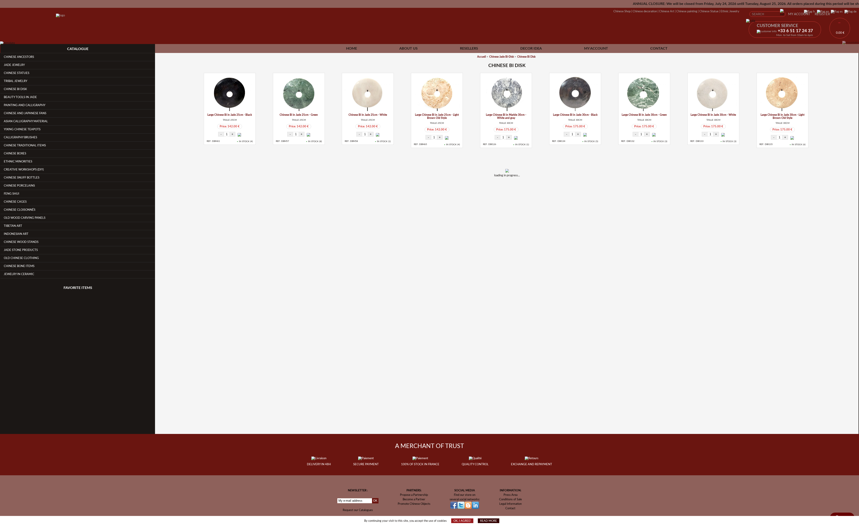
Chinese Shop (622, 11)
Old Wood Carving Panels (24, 217)
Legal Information (510, 503)
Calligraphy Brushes (20, 137)
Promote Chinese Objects (414, 503)
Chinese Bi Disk (15, 89)
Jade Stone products (21, 250)
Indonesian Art (16, 234)
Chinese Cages (15, 201)
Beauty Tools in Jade (20, 97)
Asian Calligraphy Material (26, 121)
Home (351, 48)
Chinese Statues (16, 73)
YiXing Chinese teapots (22, 129)
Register (822, 14)
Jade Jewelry (14, 65)
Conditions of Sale (510, 499)
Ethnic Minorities (18, 161)
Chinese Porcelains (19, 185)
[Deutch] (850, 11)
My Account (799, 14)
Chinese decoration (645, 11)
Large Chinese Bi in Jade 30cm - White (713, 115)
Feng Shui (11, 193)
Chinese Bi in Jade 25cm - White (368, 115)
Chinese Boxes (15, 153)
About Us (408, 48)
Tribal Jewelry (15, 81)
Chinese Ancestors (19, 57)
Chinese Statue (709, 11)
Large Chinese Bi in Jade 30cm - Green (644, 115)
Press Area (510, 495)
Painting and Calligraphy (24, 105)
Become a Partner (414, 499)
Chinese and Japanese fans (25, 113)
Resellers (469, 48)
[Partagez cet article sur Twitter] (513, 187)
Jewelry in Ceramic (19, 274)
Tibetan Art (13, 225)
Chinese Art (666, 11)
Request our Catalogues (358, 510)
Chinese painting (686, 11)
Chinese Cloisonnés (19, 209)
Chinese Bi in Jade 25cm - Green (299, 115)
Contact (659, 48)
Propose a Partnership (414, 495)
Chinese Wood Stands (21, 242)
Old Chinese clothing (21, 258)
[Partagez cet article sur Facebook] (501, 187)
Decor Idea (531, 48)
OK (375, 500)
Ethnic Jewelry (730, 11)
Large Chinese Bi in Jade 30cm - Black (575, 115)
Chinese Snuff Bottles (21, 177)
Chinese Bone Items (19, 266)
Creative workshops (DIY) (24, 169)
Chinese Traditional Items (25, 145)
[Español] (836, 11)
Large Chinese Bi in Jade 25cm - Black (229, 115)
